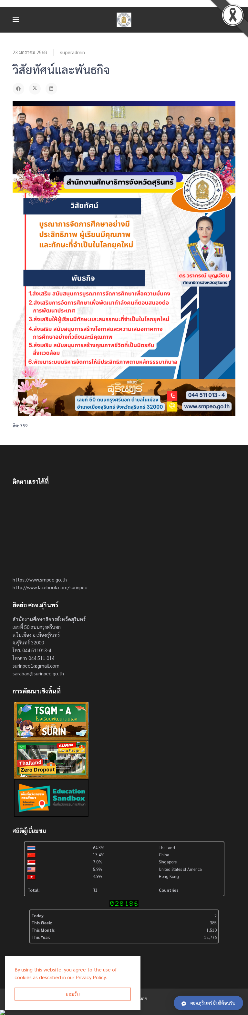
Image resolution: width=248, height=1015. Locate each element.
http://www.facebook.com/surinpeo (50, 587)
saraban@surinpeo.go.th (38, 673)
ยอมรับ (73, 994)
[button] (16, 20)
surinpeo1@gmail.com (36, 665)
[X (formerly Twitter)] (35, 89)
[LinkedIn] (51, 89)
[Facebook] (18, 89)
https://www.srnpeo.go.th (40, 579)
